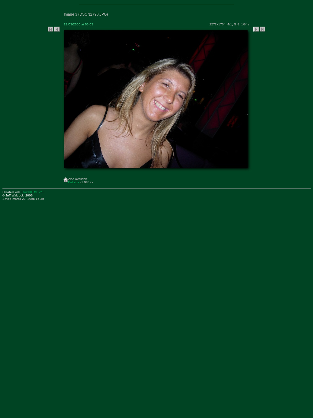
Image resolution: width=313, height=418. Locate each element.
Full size (73, 182)
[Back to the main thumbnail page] (65, 178)
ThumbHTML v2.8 (32, 192)
